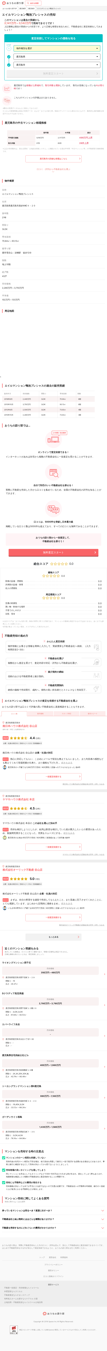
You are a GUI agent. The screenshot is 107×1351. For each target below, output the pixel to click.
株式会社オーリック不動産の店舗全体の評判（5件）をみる (81, 925)
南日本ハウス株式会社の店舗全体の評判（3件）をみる (83, 784)
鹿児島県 (22, 8)
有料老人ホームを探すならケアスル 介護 (21, 1298)
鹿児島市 (31, 8)
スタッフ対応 (66, 714)
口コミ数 (14, 714)
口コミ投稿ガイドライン (53, 1276)
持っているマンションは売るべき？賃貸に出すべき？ (27, 1210)
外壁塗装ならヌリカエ (13, 1291)
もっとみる (53, 937)
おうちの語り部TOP (10, 8)
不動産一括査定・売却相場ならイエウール (21, 1288)
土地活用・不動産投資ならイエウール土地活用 (23, 1302)
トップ (42, 1257)
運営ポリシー (53, 1270)
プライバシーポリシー (53, 1264)
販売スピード (92, 714)
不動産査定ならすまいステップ (17, 1295)
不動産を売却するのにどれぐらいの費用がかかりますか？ (29, 1227)
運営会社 (52, 1257)
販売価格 (40, 714)
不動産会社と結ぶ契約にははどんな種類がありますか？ (28, 1219)
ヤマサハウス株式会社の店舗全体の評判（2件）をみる (83, 854)
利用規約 (64, 1257)
